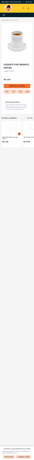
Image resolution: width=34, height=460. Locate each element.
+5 (13, 91)
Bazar (6, 20)
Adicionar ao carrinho (17, 86)
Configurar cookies (23, 457)
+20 (27, 91)
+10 (20, 91)
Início (2, 20)
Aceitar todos (9, 457)
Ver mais (30, 118)
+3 (7, 91)
